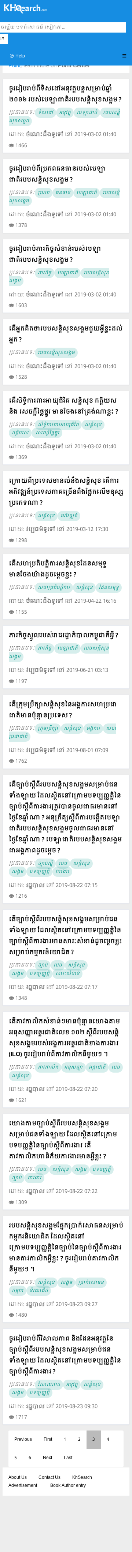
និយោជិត (38, 1290)
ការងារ (62, 871)
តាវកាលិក (48, 1067)
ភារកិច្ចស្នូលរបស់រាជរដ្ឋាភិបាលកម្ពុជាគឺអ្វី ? (63, 635)
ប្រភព (44, 193)
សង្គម (17, 871)
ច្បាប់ (43, 965)
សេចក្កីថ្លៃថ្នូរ (46, 433)
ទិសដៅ (45, 112)
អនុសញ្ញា (73, 1067)
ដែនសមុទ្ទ (109, 587)
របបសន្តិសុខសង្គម (56, 352)
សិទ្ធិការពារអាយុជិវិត (58, 425)
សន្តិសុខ (93, 425)
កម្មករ (17, 1290)
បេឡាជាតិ (87, 112)
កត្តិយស (20, 433)
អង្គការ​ (93, 728)
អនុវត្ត (65, 112)
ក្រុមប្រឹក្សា (48, 728)
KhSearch (82, 1477)
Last (68, 1458)
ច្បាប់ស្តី (45, 863)
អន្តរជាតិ (97, 1067)
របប (63, 863)
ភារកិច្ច (44, 273)
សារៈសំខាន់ (67, 973)
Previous (23, 1439)
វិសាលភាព (49, 1384)
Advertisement (22, 1485)
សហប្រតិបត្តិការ (54, 587)
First (48, 1439)
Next (47, 1458)
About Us (17, 1477)
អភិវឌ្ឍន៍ (68, 516)
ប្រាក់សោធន (91, 1282)
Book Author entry (68, 1485)
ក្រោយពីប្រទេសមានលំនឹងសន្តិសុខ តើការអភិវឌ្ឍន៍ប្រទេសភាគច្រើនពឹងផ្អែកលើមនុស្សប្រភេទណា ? (66, 492)
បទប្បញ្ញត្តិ (39, 871)
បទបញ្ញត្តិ (101, 1169)
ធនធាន (62, 193)
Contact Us (49, 1477)
